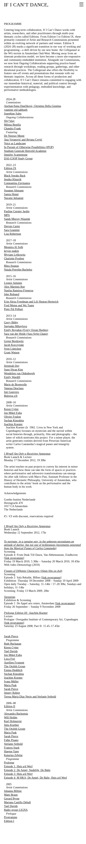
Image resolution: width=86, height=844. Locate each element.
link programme (14, 558)
